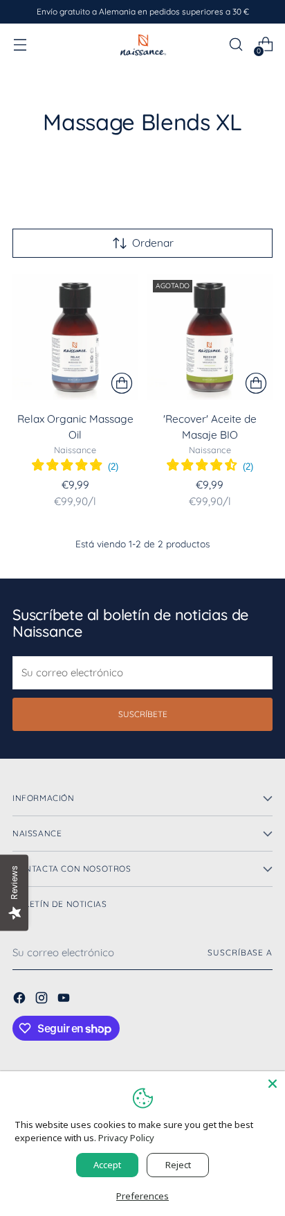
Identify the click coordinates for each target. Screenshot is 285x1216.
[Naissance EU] (142, 44)
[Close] (272, 1084)
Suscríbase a (240, 952)
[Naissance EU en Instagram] (43, 1000)
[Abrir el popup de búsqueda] (235, 44)
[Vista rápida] (121, 383)
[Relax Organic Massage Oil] (75, 337)
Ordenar (153, 242)
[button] (75, 466)
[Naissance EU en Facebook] (20, 1000)
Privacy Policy (126, 1137)
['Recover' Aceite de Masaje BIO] (210, 337)
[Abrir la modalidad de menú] (20, 44)
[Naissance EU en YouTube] (65, 1000)
